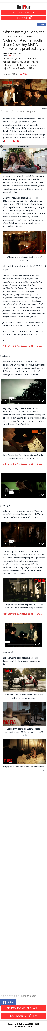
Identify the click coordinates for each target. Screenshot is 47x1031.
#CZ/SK (23, 74)
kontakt (16, 1029)
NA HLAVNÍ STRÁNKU (23, 1015)
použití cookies (27, 1029)
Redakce (11, 56)
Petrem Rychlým (12, 141)
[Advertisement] (23, 883)
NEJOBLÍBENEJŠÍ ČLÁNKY (23, 1008)
